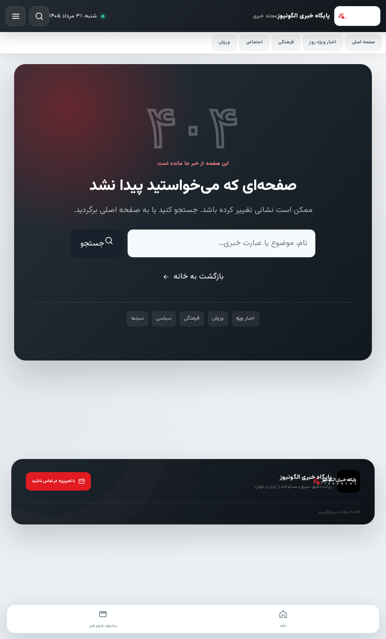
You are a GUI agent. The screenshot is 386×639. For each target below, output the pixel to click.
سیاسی (163, 318)
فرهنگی (286, 42)
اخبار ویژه (245, 318)
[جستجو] (39, 16)
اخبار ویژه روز (322, 42)
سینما (137, 318)
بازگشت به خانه (199, 276)
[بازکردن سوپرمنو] (15, 16)
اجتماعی (254, 42)
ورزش (224, 42)
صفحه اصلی (363, 42)
